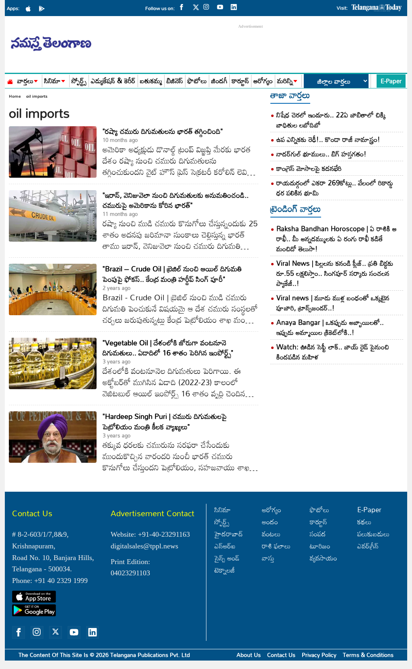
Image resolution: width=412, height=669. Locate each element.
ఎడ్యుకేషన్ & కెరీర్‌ (113, 81)
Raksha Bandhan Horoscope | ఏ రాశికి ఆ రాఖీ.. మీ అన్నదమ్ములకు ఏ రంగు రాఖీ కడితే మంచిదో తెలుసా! (336, 238)
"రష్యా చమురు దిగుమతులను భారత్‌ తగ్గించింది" (163, 131)
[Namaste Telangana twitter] (196, 9)
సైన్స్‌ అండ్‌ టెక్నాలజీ (226, 564)
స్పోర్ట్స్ (79, 81)
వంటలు (271, 533)
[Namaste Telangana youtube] (222, 6)
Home (15, 96)
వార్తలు (25, 81)
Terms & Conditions (368, 654)
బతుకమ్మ (151, 81)
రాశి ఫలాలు (276, 545)
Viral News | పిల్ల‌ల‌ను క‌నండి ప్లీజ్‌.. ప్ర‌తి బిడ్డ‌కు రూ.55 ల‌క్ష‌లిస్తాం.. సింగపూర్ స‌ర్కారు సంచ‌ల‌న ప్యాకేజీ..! (334, 273)
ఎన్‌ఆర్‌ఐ (224, 545)
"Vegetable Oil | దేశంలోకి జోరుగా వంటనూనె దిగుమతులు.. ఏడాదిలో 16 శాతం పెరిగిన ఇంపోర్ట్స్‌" (168, 347)
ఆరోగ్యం (263, 81)
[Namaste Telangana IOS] (30, 8)
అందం (270, 521)
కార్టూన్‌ (318, 521)
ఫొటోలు (197, 81)
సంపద (318, 533)
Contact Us (281, 654)
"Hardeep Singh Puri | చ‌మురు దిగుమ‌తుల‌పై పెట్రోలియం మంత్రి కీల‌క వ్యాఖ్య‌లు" (165, 421)
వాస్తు (268, 557)
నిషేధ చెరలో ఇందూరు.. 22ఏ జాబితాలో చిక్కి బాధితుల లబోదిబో (331, 119)
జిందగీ (219, 81)
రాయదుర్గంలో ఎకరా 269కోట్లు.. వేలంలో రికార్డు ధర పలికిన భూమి (334, 187)
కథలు (364, 521)
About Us (249, 654)
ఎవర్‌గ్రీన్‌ (368, 545)
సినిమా (52, 81)
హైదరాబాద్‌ (228, 533)
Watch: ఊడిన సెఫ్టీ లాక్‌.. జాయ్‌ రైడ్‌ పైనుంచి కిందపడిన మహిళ (332, 351)
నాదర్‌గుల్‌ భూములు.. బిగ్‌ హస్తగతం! (321, 153)
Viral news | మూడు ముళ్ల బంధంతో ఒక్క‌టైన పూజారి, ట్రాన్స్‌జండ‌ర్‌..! (332, 302)
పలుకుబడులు (373, 533)
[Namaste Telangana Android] (43, 8)
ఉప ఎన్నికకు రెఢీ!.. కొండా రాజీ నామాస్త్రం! (328, 139)
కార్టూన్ (240, 81)
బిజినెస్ (175, 81)
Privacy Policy (319, 654)
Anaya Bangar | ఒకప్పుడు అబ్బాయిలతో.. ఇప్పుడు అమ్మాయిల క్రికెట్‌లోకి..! (330, 327)
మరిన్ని (285, 81)
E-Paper (391, 81)
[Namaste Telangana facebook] (183, 6)
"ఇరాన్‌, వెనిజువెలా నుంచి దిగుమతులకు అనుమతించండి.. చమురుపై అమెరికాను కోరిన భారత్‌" (176, 200)
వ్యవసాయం (323, 557)
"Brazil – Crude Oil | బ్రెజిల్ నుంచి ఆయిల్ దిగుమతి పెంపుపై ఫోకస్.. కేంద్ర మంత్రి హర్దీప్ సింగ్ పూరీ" (172, 273)
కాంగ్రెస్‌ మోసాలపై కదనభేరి (309, 168)
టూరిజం (320, 545)
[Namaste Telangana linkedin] (235, 6)
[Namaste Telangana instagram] (208, 6)
